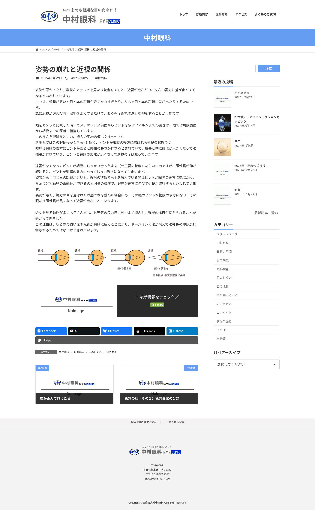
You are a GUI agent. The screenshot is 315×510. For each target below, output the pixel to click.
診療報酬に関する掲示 (144, 422)
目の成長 (111, 352)
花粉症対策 (241, 93)
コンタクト (224, 312)
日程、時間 (224, 251)
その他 (221, 330)
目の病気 (79, 352)
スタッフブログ (227, 234)
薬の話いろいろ (227, 295)
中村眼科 (64, 352)
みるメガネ (224, 304)
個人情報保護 (176, 422)
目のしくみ (95, 352)
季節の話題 (224, 321)
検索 (268, 69)
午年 (237, 141)
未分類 (221, 338)
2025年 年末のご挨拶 (249, 165)
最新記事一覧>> (266, 213)
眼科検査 (223, 269)
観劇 (237, 190)
